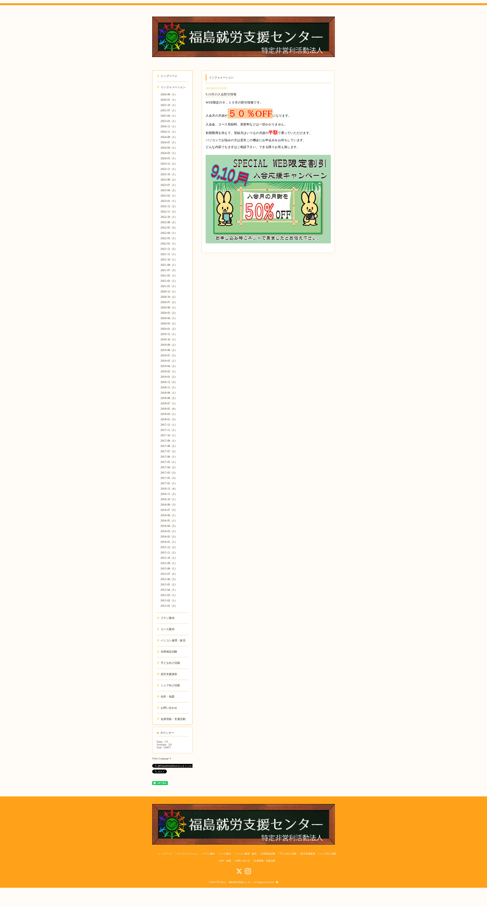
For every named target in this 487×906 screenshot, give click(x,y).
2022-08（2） (169, 222)
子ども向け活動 (170, 663)
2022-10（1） (169, 217)
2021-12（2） (169, 249)
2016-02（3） (169, 536)
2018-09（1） (169, 392)
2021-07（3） (169, 270)
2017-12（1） (169, 424)
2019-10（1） (169, 339)
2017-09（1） (169, 440)
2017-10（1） (169, 435)
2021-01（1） (169, 286)
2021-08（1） (169, 265)
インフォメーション (173, 87)
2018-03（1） (169, 414)
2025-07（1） (169, 110)
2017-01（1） (169, 483)
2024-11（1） (169, 131)
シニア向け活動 (170, 685)
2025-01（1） (169, 121)
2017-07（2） (169, 451)
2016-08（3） (169, 504)
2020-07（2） (169, 302)
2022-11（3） (169, 211)
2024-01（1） (169, 158)
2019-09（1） (169, 344)
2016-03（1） (169, 531)
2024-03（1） (169, 153)
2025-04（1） (169, 115)
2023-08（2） (169, 179)
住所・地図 (167, 696)
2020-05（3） (169, 312)
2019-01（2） (169, 376)
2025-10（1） (169, 105)
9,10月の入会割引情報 (221, 94)
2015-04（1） (169, 589)
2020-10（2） (169, 296)
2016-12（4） (169, 488)
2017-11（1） (169, 430)
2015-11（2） (169, 552)
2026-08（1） (169, 94)
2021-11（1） (169, 254)
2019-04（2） (169, 366)
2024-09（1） (169, 137)
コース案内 (167, 629)
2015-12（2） (169, 547)
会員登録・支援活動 (173, 719)
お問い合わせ (169, 707)
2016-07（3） (169, 510)
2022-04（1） (169, 233)
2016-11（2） (169, 494)
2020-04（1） (169, 318)
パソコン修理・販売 (173, 640)
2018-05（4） (169, 408)
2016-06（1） (169, 515)
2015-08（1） (169, 568)
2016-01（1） (169, 542)
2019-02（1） (169, 371)
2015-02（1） (169, 600)
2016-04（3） (169, 526)
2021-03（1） (169, 280)
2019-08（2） (169, 350)
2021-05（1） (169, 275)
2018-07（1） (169, 403)
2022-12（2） (169, 206)
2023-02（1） (169, 195)
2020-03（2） (169, 323)
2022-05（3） (169, 227)
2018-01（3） (169, 419)
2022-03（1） (169, 238)
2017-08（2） (169, 446)
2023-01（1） (169, 201)
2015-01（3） (169, 605)
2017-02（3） (169, 478)
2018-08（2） (169, 398)
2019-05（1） (169, 360)
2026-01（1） (169, 99)
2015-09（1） (169, 563)
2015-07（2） (169, 573)
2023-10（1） (169, 174)
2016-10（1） (169, 499)
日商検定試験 (169, 651)
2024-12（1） (169, 126)
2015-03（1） (169, 595)
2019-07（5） (169, 355)
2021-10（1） (169, 259)
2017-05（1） (169, 462)
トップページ (169, 76)
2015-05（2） (169, 584)
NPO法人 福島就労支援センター (234, 882)
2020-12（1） (169, 291)
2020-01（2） (169, 328)
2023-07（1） (169, 185)
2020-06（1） (169, 307)
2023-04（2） (169, 190)
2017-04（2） (169, 467)
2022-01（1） (169, 243)
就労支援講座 (169, 674)
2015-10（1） (169, 557)
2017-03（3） (169, 472)
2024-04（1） (169, 147)
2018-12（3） (169, 382)
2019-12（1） (169, 334)
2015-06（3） (169, 579)
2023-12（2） (169, 163)
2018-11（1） (169, 387)
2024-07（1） (169, 142)
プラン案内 (167, 618)
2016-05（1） (169, 520)
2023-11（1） (169, 169)
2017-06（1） (169, 456)
